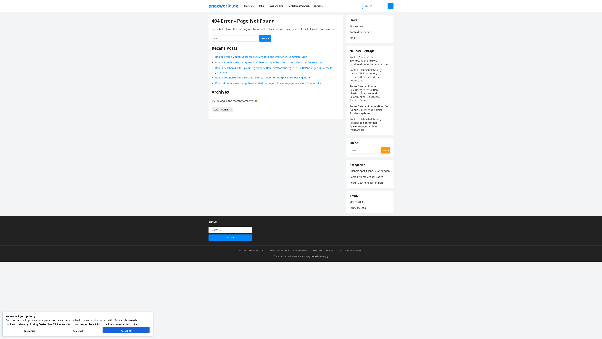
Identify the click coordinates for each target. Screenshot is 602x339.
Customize (29, 330)
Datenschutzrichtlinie (251, 250)
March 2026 (357, 202)
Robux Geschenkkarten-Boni (366, 182)
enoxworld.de (223, 6)
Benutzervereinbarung (350, 250)
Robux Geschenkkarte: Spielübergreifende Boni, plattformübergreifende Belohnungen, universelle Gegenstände (365, 93)
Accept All (126, 330)
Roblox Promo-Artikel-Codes (366, 177)
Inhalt (353, 38)
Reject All (78, 330)
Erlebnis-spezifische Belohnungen (370, 171)
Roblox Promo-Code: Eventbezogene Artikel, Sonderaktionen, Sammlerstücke (261, 57)
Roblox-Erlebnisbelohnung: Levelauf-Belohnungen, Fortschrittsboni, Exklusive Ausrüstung (268, 62)
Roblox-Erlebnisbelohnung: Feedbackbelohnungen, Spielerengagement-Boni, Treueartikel (268, 83)
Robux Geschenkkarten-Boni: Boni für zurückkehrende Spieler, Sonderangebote (262, 77)
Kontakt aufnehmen (361, 32)
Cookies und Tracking (322, 250)
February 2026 (358, 208)
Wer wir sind (357, 26)
